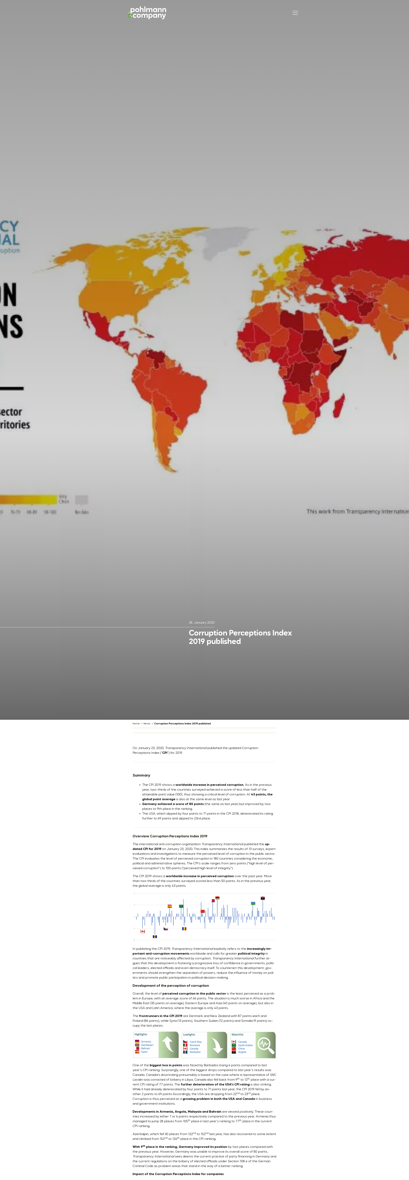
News (147, 723)
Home (136, 723)
